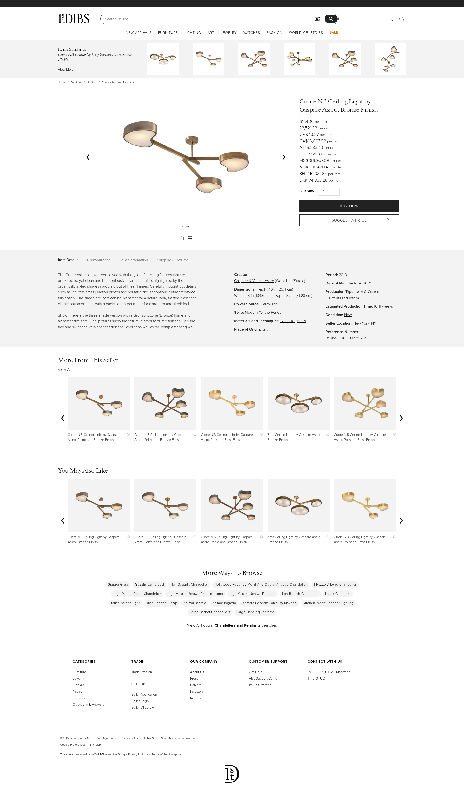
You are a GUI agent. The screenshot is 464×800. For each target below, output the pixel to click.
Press (194, 678)
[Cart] (401, 19)
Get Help (255, 671)
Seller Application (144, 694)
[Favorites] (393, 19)
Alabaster (287, 320)
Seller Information (133, 259)
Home (61, 82)
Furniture (168, 32)
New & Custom (367, 291)
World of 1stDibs (306, 32)
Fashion (275, 32)
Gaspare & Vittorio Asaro (254, 280)
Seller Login (140, 700)
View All (64, 369)
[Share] (182, 238)
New (348, 314)
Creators (79, 698)
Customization (99, 259)
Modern (251, 312)
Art (211, 32)
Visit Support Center (263, 678)
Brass (301, 320)
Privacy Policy (129, 738)
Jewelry (229, 32)
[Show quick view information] (127, 434)
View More (66, 69)
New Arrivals (139, 32)
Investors (196, 691)
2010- (343, 274)
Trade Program (142, 671)
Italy (265, 329)
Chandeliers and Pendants (118, 82)
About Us (197, 671)
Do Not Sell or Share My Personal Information (171, 738)
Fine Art (78, 685)
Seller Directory (142, 707)
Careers (195, 685)
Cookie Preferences (73, 744)
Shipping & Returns (172, 259)
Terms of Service (162, 754)
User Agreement (106, 738)
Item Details (68, 259)
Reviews (196, 698)
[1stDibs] (73, 18)
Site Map (95, 744)
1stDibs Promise (260, 685)
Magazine (329, 671)
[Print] (190, 238)
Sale (334, 32)
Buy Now (349, 206)
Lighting (192, 32)
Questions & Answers (88, 704)
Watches (251, 32)
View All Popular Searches (232, 625)
